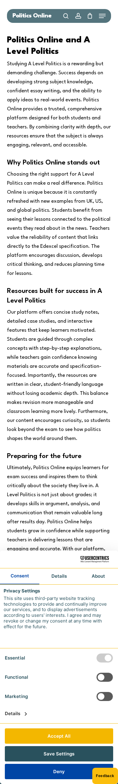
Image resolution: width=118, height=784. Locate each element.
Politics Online (31, 16)
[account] (78, 16)
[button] (102, 16)
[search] (66, 16)
